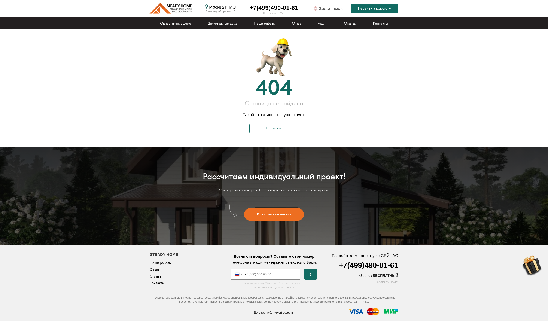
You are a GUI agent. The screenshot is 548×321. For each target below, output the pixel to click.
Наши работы (264, 23)
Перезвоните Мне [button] (274, 13)
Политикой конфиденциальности (274, 287)
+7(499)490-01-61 (274, 7)
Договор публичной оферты (274, 312)
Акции (323, 23)
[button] (315, 8)
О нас (296, 23)
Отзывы (350, 23)
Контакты (380, 23)
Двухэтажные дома (223, 23)
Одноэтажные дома (175, 23)
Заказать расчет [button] (332, 8)
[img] (171, 8)
